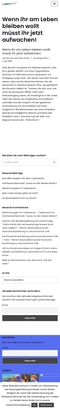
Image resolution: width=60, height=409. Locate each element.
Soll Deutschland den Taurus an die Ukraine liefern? (29, 183)
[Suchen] (54, 162)
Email (5, 305)
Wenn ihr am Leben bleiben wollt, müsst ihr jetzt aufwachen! (26, 51)
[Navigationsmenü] (54, 3)
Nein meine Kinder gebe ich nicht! (20, 193)
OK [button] (34, 405)
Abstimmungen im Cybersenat (19, 188)
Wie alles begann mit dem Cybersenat (23, 178)
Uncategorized (40, 58)
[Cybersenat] (10, 3)
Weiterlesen (46, 405)
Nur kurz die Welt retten (18, 58)
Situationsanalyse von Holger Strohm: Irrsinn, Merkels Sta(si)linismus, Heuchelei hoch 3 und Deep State (29, 252)
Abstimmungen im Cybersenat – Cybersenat (26, 212)
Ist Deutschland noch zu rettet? (19, 198)
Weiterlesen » (32, 119)
